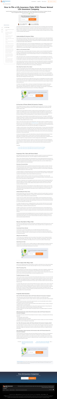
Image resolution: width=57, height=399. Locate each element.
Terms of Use (40, 97)
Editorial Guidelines (20, 361)
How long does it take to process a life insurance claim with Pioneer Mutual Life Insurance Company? (9, 60)
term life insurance (35, 122)
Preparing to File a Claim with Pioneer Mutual (9, 36)
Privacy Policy (38, 394)
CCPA (47, 394)
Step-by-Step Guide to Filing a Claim (9, 39)
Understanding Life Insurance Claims (9, 30)
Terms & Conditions (43, 394)
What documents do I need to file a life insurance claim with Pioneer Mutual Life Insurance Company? (9, 51)
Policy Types (44, 1)
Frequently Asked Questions (9, 43)
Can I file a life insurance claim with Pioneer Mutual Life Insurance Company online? (9, 56)
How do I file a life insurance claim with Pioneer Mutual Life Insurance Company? (9, 46)
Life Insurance (33, 1)
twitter (53, 389)
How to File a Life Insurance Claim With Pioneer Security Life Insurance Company (31, 147)
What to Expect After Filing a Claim (9, 42)
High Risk (38, 1)
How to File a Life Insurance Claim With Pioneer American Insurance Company (31, 148)
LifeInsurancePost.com (19, 394)
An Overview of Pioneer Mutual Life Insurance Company (8, 33)
